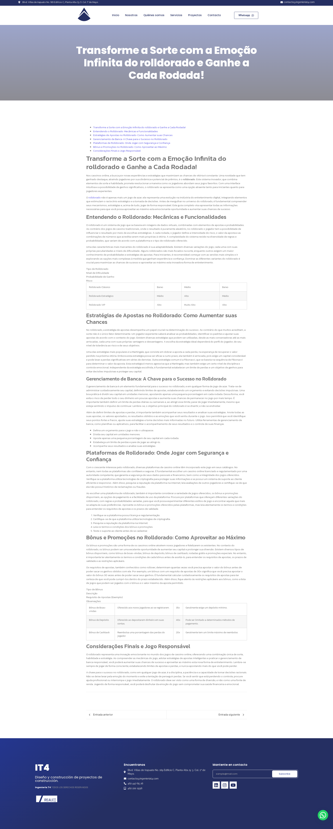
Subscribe (284, 773)
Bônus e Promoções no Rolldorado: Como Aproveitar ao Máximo (130, 147)
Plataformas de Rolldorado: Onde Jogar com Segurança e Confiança (131, 143)
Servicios (176, 15)
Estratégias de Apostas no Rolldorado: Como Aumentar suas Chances (133, 135)
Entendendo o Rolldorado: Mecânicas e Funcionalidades (125, 131)
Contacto (214, 15)
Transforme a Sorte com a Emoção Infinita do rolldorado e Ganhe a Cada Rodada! (139, 127)
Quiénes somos (153, 15)
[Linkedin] (216, 785)
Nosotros (131, 15)
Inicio (115, 15)
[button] (323, 815)
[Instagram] (224, 785)
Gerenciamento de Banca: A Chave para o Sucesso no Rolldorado (130, 139)
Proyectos (195, 15)
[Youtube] (233, 785)
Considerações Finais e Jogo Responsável (117, 151)
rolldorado (94, 197)
